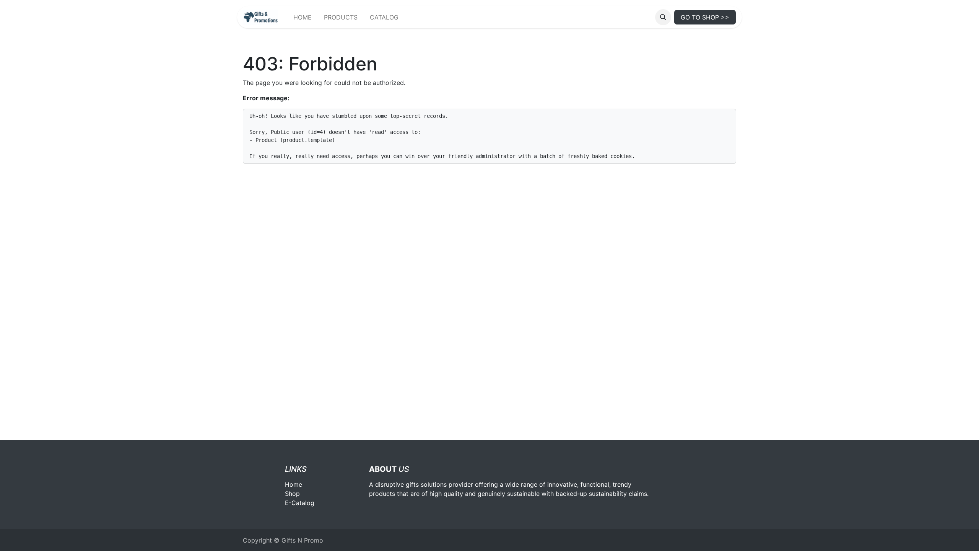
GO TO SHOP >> (705, 17)
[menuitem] (302, 17)
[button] (663, 17)
